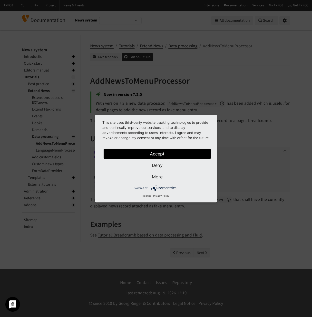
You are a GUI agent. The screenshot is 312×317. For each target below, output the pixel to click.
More (157, 176)
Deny (157, 165)
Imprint (147, 195)
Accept (157, 153)
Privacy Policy (161, 195)
